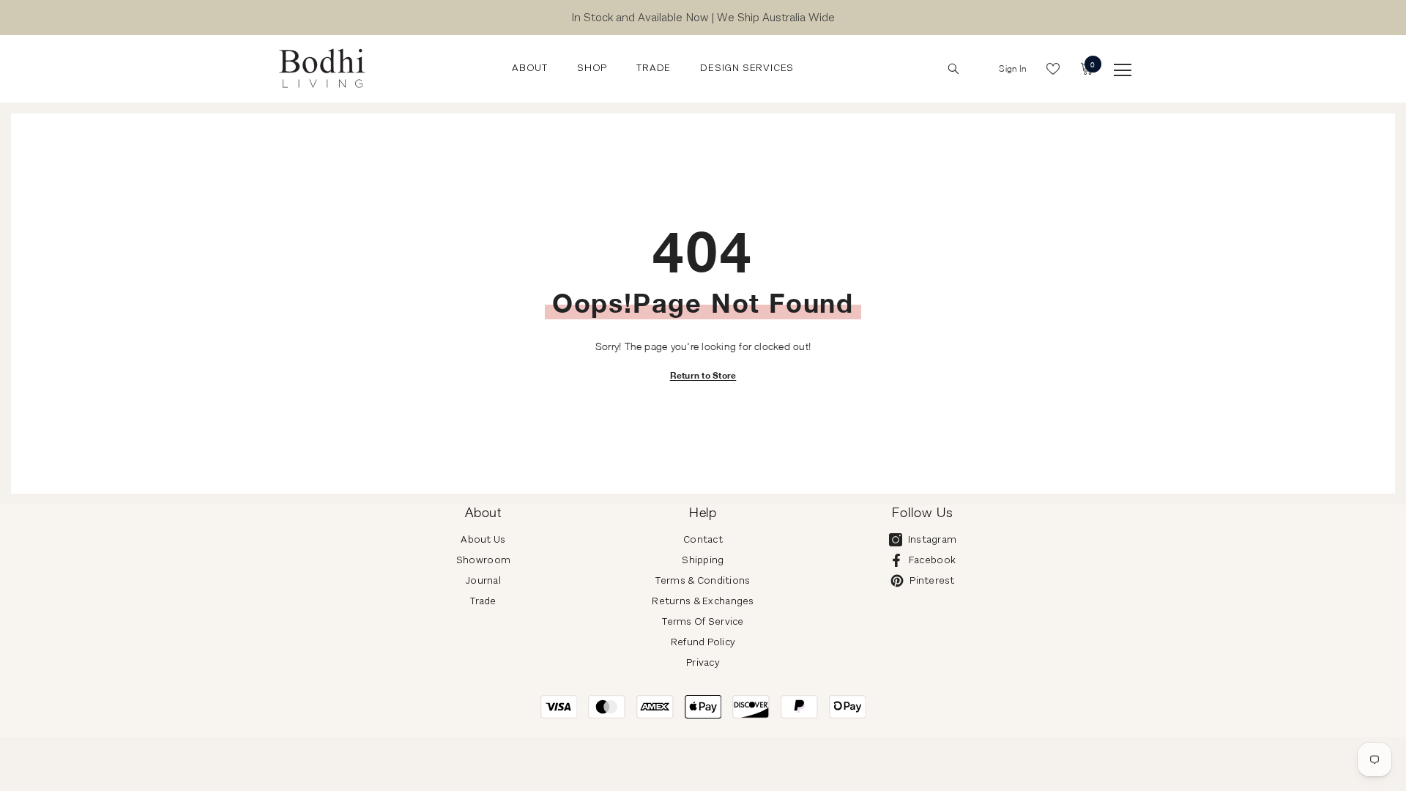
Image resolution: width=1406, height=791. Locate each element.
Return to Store (703, 375)
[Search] (953, 68)
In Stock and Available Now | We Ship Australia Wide (703, 17)
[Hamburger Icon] (1122, 70)
